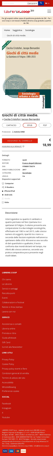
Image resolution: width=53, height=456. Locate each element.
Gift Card (6, 342)
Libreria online (8, 328)
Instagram (6, 408)
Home (7, 30)
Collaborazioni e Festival (13, 302)
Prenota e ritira (9, 333)
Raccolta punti (8, 293)
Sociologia (30, 30)
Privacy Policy (8, 359)
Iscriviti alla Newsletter (12, 347)
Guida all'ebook (9, 337)
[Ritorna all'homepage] (19, 11)
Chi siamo (6, 279)
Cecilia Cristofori (12, 119)
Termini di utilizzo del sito (13, 377)
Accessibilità (7, 382)
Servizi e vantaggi (10, 288)
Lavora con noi (8, 311)
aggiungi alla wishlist (12, 146)
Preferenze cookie (10, 391)
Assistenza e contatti (11, 324)
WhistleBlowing (9, 387)
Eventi (5, 297)
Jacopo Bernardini (30, 119)
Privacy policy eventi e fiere (14, 368)
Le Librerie (7, 284)
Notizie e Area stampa (12, 307)
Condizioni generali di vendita (15, 373)
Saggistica (17, 30)
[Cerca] (41, 3)
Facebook (6, 403)
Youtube (6, 417)
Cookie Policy (8, 364)
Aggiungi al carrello (19, 140)
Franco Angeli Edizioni (31, 163)
